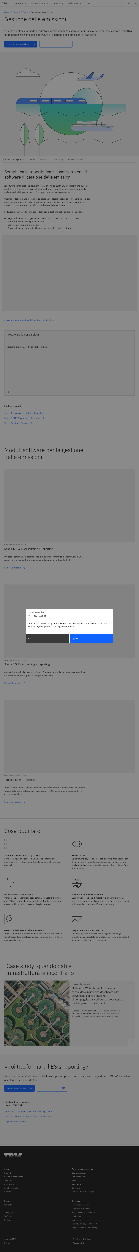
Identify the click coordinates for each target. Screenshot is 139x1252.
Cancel (31, 639)
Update (75, 639)
